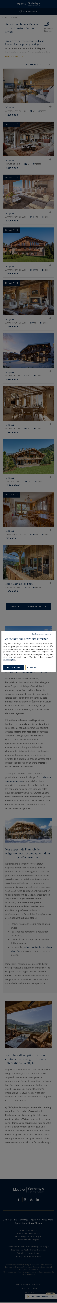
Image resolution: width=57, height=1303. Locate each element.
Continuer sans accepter (42, 633)
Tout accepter (13, 667)
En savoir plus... (9, 659)
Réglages (32, 667)
